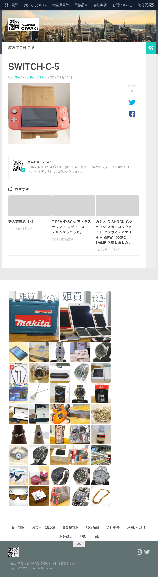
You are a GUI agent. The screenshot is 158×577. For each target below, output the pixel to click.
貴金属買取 (60, 5)
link (96, 536)
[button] (34, 316)
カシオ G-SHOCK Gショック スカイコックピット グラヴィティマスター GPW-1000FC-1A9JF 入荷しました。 (114, 232)
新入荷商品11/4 (20, 221)
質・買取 (11, 5)
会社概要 (100, 5)
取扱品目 (81, 5)
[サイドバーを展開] (151, 48)
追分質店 (144, 5)
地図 (83, 536)
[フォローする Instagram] (139, 552)
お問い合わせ (122, 5)
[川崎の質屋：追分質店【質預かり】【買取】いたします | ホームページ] (23, 24)
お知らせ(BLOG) (35, 5)
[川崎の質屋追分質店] (147, 552)
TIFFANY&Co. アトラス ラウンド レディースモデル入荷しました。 (71, 227)
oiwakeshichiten (29, 77)
